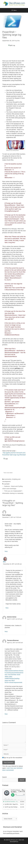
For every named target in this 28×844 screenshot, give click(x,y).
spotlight (6, 484)
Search (4, 777)
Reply (6, 551)
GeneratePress (14, 841)
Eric (4, 562)
